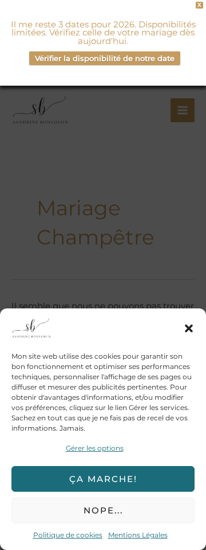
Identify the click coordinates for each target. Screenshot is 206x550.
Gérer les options (95, 448)
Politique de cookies (67, 535)
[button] (189, 328)
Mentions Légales (138, 535)
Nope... (103, 510)
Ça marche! (103, 478)
